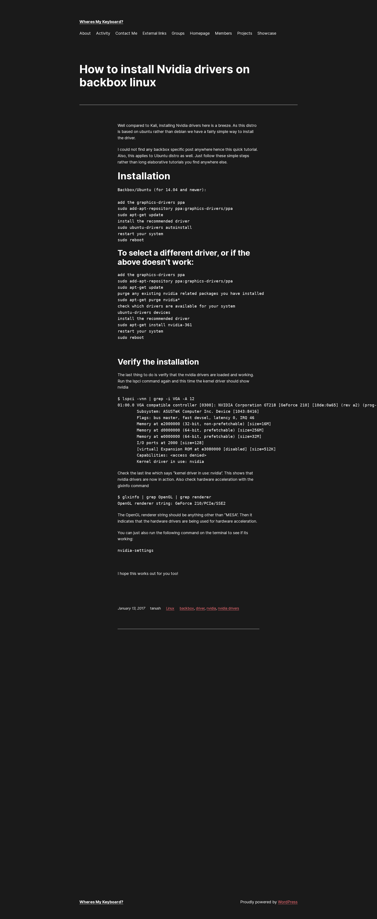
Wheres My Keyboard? (101, 21)
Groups (178, 33)
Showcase (266, 33)
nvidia (211, 608)
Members (223, 33)
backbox (187, 608)
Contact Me (126, 33)
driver (200, 608)
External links (154, 33)
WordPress (288, 902)
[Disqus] (188, 688)
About (85, 33)
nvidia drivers (228, 608)
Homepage (200, 33)
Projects (244, 33)
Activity (103, 33)
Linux (170, 608)
